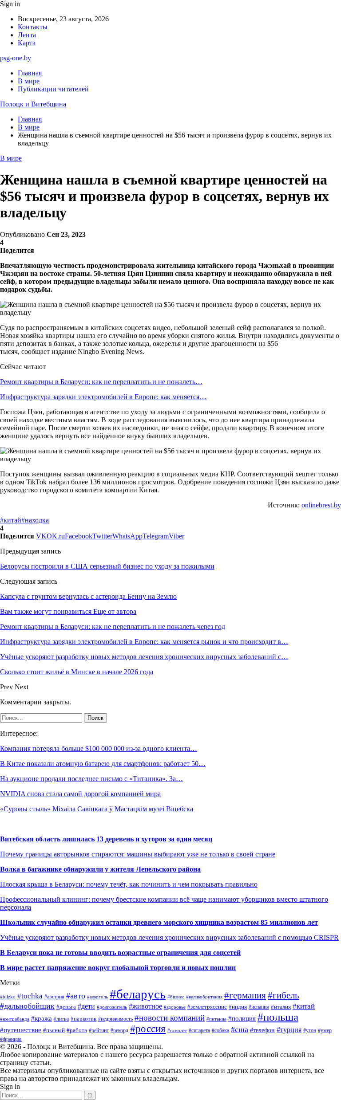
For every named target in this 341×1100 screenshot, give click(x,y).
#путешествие (20, 1029)
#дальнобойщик (27, 1006)
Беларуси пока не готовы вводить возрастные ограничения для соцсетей (123, 952)
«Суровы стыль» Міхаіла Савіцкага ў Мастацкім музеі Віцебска (96, 809)
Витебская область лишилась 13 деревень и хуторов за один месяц (106, 839)
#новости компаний (170, 1017)
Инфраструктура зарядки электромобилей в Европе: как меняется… (103, 397)
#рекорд (119, 1030)
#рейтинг (99, 1030)
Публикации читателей (53, 89)
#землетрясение (207, 1006)
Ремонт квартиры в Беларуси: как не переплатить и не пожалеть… (101, 381)
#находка (35, 520)
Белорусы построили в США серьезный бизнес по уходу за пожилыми (107, 566)
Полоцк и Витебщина (33, 104)
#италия (281, 1007)
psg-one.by (15, 58)
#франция (11, 1039)
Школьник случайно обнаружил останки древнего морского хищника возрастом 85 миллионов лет (159, 922)
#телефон (262, 1029)
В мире (29, 81)
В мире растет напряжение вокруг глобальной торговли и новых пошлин (118, 967)
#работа (77, 1030)
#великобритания (204, 996)
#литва (61, 1019)
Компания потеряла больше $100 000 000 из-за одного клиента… (98, 748)
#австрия (54, 997)
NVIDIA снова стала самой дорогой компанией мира (80, 794)
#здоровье (175, 1007)
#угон (309, 1030)
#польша (278, 1017)
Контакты (33, 27)
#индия (238, 1006)
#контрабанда (14, 1018)
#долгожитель (112, 1007)
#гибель (283, 995)
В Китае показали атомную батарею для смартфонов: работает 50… (103, 763)
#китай (10, 520)
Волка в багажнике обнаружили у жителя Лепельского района (100, 869)
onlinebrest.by (321, 505)
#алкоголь (97, 996)
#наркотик (83, 1018)
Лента (27, 35)
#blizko (8, 996)
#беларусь (138, 994)
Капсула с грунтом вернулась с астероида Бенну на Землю (88, 596)
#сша (239, 1029)
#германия (245, 995)
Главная (30, 73)
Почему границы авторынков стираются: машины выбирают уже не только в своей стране (137, 854)
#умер (325, 1030)
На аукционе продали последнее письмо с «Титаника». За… (91, 778)
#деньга (66, 1007)
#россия (148, 1028)
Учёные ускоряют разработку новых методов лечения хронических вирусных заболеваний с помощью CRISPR (169, 937)
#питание (216, 1018)
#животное (145, 1006)
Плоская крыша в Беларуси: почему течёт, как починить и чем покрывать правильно (129, 884)
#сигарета (199, 1030)
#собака (220, 1030)
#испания (259, 1007)
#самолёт (177, 1030)
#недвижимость (115, 1019)
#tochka (30, 996)
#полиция (242, 1018)
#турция (289, 1029)
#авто (75, 995)
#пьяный (54, 1030)
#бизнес (175, 996)
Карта (27, 43)
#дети (86, 1006)
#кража (41, 1018)
